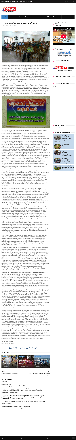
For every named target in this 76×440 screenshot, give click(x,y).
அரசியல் (19, 16)
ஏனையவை (39, 16)
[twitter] (68, 1)
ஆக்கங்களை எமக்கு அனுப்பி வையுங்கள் (22, 1)
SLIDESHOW (5, 356)
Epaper (48, 16)
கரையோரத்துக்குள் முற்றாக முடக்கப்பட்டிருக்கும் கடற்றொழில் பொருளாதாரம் (41, 362)
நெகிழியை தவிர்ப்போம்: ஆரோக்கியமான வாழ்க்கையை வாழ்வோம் (62, 138)
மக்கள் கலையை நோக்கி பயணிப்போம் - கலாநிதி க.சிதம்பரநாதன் (25, 363)
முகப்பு (5, 16)
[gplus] (73, 1)
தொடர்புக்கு (56, 16)
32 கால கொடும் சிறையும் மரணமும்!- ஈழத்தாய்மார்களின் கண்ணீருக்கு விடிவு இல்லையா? (8, 362)
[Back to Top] (73, 438)
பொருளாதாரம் (29, 16)
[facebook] (66, 1)
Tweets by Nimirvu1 (58, 128)
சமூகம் (12, 16)
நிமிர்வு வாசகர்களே (6, 1)
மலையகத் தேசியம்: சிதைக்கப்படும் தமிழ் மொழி (68, 167)
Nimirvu (58, 438)
